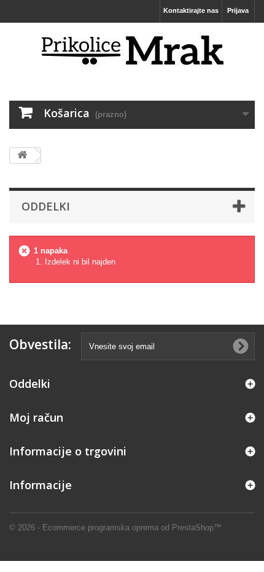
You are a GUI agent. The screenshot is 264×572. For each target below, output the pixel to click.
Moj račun (36, 417)
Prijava (238, 10)
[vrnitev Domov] (22, 155)
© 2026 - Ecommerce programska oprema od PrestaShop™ (115, 527)
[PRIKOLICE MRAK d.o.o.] (132, 51)
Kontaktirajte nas (191, 10)
